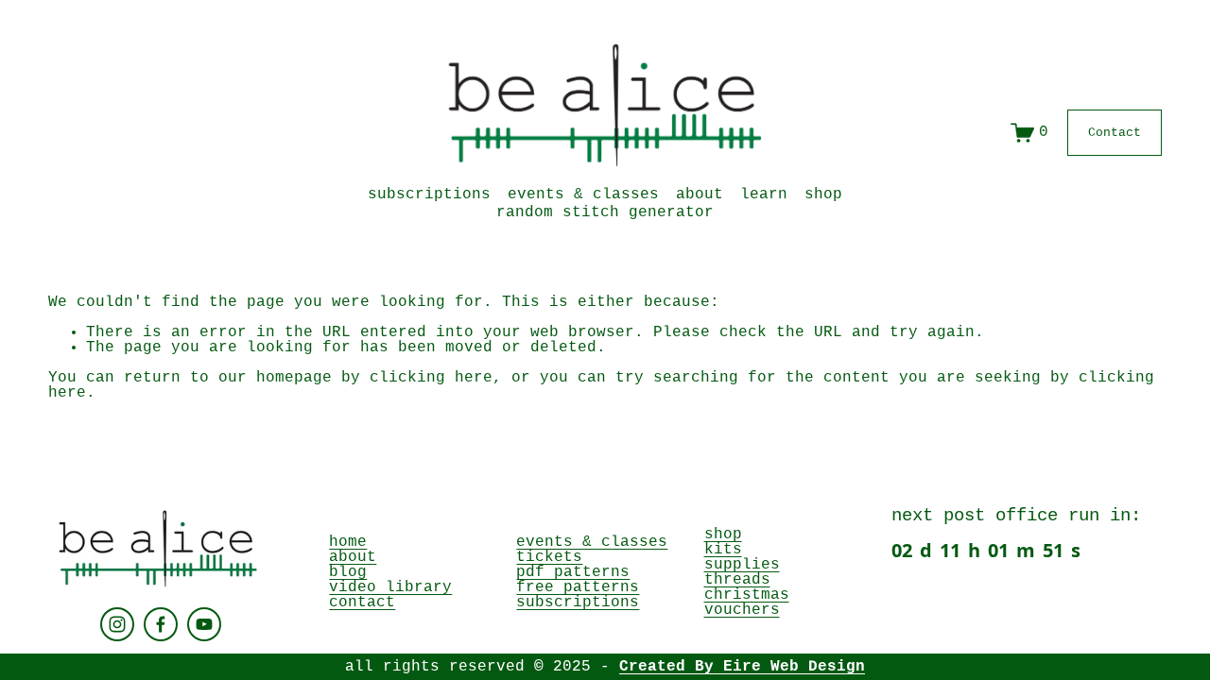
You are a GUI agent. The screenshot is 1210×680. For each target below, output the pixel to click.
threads (737, 579)
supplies (742, 564)
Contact (1114, 133)
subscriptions (429, 194)
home (348, 542)
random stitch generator (605, 212)
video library (390, 587)
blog (348, 572)
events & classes (583, 194)
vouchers (742, 610)
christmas (746, 595)
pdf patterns (573, 572)
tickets (549, 557)
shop (723, 534)
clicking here (431, 377)
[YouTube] (204, 624)
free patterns (577, 587)
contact (362, 602)
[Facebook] (161, 624)
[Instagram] (117, 624)
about (699, 194)
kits (723, 549)
